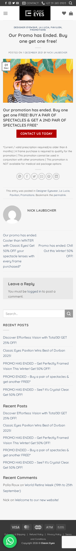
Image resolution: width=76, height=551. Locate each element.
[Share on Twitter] (34, 176)
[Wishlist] (64, 13)
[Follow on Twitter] (13, 3)
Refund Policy (36, 534)
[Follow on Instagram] (10, 3)
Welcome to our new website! (37, 500)
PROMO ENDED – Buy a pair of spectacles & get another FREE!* (36, 379)
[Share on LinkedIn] (56, 176)
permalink (60, 195)
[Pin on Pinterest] (49, 176)
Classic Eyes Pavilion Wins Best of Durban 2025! (34, 353)
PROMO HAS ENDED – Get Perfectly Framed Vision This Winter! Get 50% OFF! (36, 366)
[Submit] (69, 313)
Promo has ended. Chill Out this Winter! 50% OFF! (56, 250)
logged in (34, 291)
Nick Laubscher (57, 52)
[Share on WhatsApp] (19, 176)
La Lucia (44, 27)
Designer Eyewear (25, 27)
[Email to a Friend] (41, 176)
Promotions (38, 29)
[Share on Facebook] (27, 176)
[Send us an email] (17, 3)
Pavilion (56, 27)
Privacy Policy (54, 534)
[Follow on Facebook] (6, 3)
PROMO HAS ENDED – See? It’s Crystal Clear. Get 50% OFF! (36, 392)
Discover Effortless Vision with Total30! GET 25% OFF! (35, 340)
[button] (70, 3)
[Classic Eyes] (35, 13)
